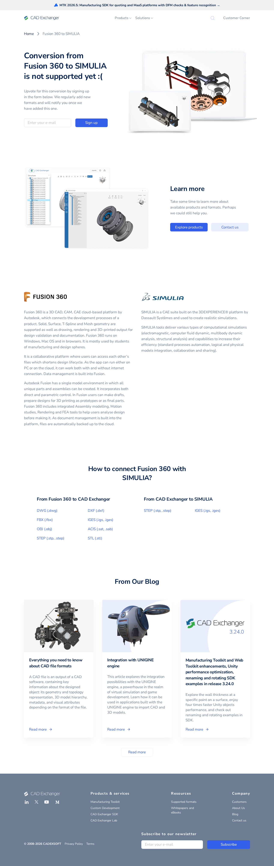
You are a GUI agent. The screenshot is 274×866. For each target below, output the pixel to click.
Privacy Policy (74, 844)
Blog (235, 814)
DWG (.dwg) (47, 510)
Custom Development (105, 808)
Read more (137, 752)
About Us (238, 808)
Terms (90, 844)
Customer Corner (236, 18)
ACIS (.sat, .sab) (100, 529)
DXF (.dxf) (96, 510)
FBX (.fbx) (45, 519)
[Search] (212, 18)
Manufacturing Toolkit (105, 802)
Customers (239, 802)
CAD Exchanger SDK (104, 814)
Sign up (91, 122)
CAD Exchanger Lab (104, 820)
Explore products (189, 227)
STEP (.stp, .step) (50, 538)
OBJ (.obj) (44, 529)
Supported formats (184, 802)
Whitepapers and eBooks (182, 810)
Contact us (229, 227)
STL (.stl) (95, 538)
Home (29, 33)
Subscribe (229, 844)
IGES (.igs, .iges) (100, 519)
